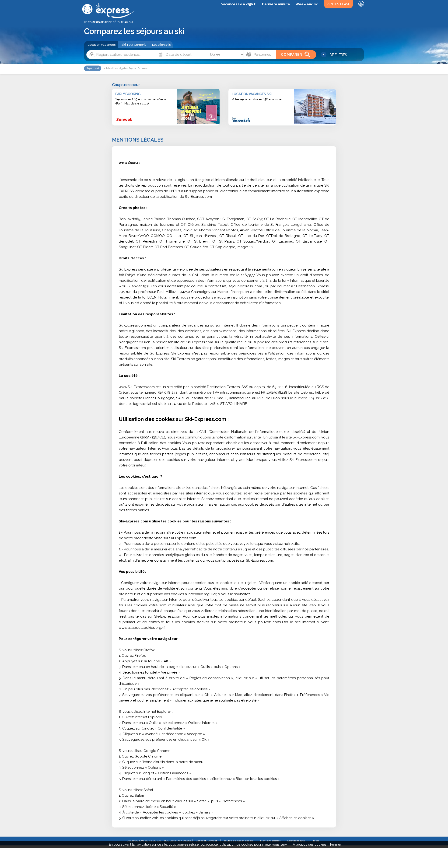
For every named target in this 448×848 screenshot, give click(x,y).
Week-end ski (307, 4)
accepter (212, 844)
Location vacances (102, 44)
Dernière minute (276, 4)
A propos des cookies (309, 844)
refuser (194, 844)
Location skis (161, 44)
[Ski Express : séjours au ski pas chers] (110, 17)
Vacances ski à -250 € (238, 4)
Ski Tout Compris (134, 44)
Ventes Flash (338, 4)
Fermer (335, 844)
